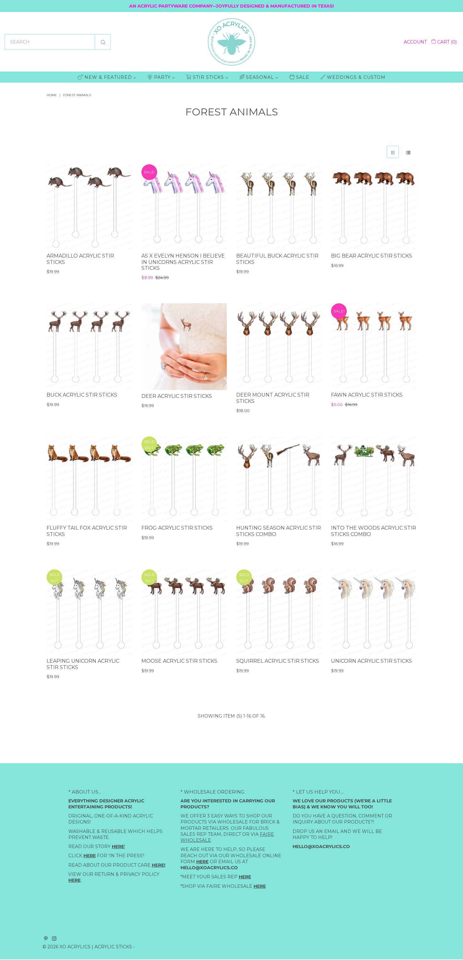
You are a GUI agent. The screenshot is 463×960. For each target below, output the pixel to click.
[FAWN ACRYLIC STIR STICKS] (373, 346)
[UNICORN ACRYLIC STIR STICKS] (373, 612)
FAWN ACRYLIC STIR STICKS (367, 395)
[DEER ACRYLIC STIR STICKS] (184, 346)
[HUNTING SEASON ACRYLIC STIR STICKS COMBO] (279, 479)
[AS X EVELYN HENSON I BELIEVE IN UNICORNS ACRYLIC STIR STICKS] (184, 207)
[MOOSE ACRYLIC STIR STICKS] (184, 612)
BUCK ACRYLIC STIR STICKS (82, 395)
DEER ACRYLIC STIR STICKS (176, 396)
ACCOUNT (415, 42)
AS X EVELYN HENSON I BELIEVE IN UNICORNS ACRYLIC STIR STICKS (183, 262)
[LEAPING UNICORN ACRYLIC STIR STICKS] (89, 612)
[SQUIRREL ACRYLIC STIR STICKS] (279, 612)
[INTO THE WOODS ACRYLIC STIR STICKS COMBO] (373, 479)
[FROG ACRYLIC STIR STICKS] (184, 479)
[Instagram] (54, 939)
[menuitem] (107, 77)
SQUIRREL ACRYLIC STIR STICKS (277, 661)
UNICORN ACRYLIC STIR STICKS (371, 661)
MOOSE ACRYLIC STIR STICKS (179, 661)
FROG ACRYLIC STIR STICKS (177, 528)
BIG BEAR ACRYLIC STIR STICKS (371, 256)
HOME (52, 95)
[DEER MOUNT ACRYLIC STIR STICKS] (279, 346)
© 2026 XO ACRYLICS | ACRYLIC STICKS (87, 947)
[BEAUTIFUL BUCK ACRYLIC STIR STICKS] (279, 207)
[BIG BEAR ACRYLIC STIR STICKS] (373, 207)
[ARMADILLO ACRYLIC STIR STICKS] (89, 207)
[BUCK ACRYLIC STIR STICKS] (89, 346)
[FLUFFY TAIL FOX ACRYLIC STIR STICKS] (89, 479)
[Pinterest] (46, 939)
